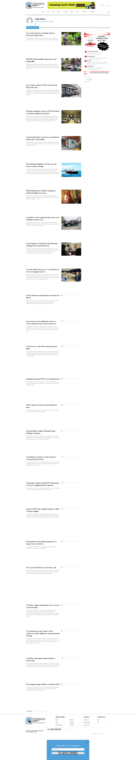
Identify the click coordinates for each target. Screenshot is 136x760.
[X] (98, 722)
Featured (72, 722)
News (57, 722)
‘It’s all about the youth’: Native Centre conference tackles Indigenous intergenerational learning (43, 634)
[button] (108, 12)
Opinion (71, 719)
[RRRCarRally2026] (97, 73)
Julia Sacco (40, 19)
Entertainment (59, 725)
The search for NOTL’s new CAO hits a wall (41, 568)
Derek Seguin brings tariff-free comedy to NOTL (43, 684)
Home (57, 719)
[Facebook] (98, 720)
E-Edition (72, 725)
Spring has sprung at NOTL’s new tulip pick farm (43, 379)
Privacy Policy (87, 722)
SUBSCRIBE (68, 753)
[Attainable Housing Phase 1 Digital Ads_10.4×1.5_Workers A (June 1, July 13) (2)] (71, 5)
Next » (46, 711)
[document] (68, 750)
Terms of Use (87, 725)
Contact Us (86, 719)
